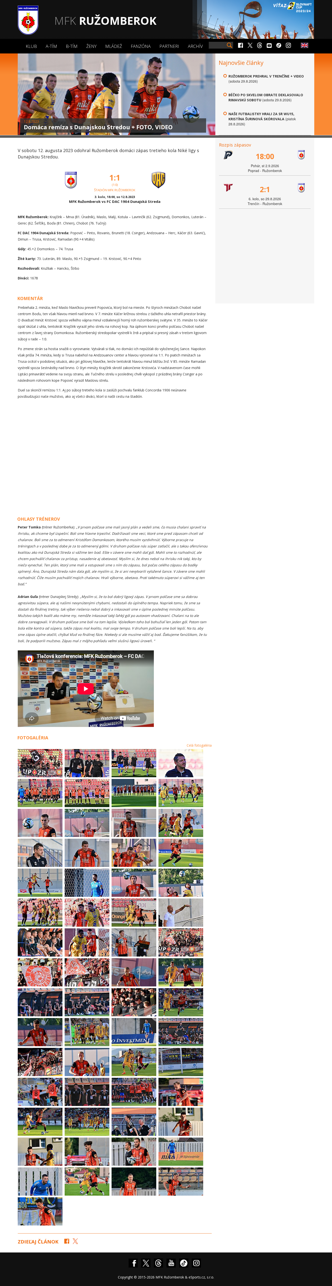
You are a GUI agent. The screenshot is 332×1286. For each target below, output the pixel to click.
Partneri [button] (169, 46)
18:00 (265, 156)
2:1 (265, 189)
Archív (195, 46)
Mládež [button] (113, 46)
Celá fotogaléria (199, 745)
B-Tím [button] (72, 46)
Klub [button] (31, 46)
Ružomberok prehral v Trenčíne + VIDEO (266, 76)
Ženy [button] (91, 46)
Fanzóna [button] (141, 46)
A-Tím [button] (51, 46)
